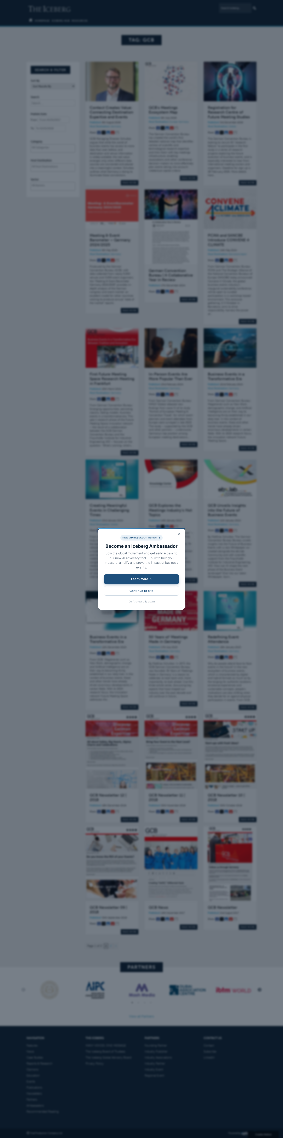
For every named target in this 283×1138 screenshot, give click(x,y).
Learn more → (141, 579)
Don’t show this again (141, 601)
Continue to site (141, 591)
